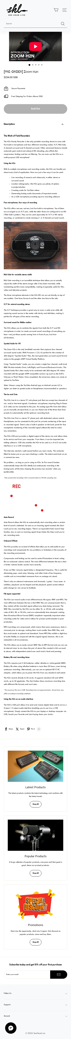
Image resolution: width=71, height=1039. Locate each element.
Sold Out (35, 109)
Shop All (36, 804)
